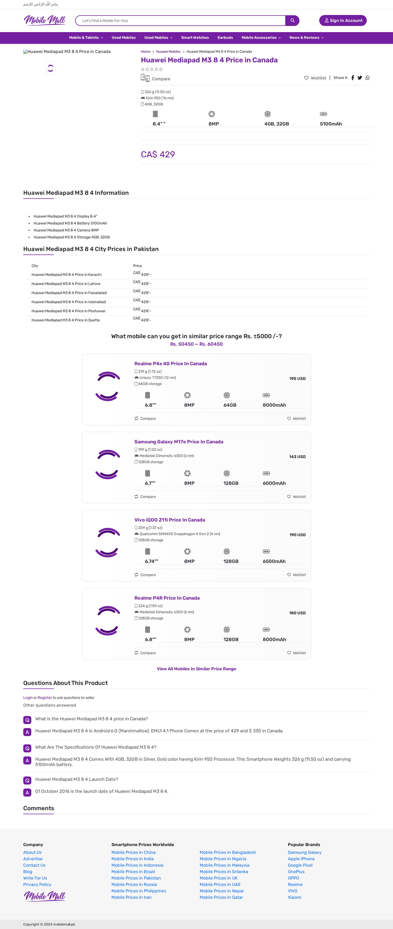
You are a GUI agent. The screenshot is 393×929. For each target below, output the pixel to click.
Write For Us (35, 878)
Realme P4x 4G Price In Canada (170, 364)
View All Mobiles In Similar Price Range (196, 668)
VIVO (292, 891)
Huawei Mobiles (168, 52)
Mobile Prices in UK (219, 878)
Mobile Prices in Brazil (133, 872)
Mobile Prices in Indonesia (137, 865)
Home (145, 52)
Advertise (33, 859)
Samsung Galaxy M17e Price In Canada (178, 442)
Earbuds (225, 37)
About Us (32, 852)
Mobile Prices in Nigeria (223, 859)
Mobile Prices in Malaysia (224, 865)
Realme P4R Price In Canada (167, 598)
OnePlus (296, 872)
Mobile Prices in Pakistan (136, 878)
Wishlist (318, 78)
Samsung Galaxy (305, 852)
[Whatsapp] (367, 78)
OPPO (293, 878)
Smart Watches (195, 37)
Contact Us (34, 865)
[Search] (292, 20)
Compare (160, 78)
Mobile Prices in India (132, 859)
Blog (27, 872)
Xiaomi (294, 897)
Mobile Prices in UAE (220, 884)
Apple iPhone (301, 859)
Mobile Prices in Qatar (221, 897)
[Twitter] (359, 78)
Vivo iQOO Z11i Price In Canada (169, 520)
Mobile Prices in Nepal (222, 891)
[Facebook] (352, 78)
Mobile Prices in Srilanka (224, 872)
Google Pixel (300, 865)
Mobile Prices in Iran (131, 897)
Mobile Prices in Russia (134, 884)
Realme (295, 884)
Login (28, 697)
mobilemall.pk (64, 924)
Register (45, 697)
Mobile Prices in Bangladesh (228, 852)
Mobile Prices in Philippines (138, 891)
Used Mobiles (124, 37)
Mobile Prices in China (133, 852)
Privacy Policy (37, 884)
